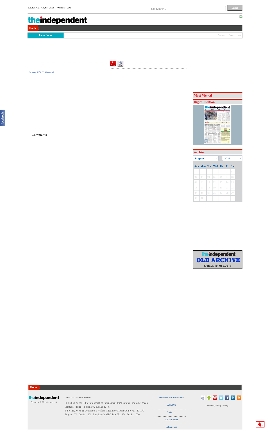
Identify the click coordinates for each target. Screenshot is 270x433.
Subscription (171, 426)
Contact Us (171, 412)
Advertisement (171, 419)
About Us (171, 404)
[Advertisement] (107, 48)
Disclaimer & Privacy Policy (171, 397)
